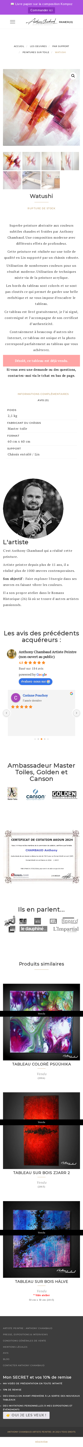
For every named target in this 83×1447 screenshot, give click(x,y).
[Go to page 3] (45, 739)
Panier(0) (66, 21)
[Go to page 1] (38, 739)
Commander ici (41, 10)
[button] (73, 75)
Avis (5, 1353)
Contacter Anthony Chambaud (24, 1365)
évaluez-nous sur (33, 681)
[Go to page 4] (47, 739)
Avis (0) (43, 400)
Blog (6, 1359)
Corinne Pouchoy (35, 695)
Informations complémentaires (43, 393)
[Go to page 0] (34, 739)
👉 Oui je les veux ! (26, 1415)
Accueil (19, 46)
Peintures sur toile (36, 52)
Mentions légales (15, 1347)
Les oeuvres (38, 46)
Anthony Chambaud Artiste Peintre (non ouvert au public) (48, 654)
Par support (60, 46)
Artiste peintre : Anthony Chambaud (27, 1328)
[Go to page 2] (41, 739)
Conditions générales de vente (24, 1340)
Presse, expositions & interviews (25, 1334)
